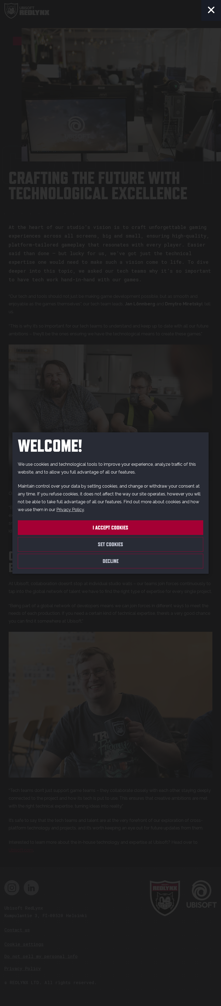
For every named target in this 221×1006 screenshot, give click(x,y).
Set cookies (110, 544)
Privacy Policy (70, 509)
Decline (111, 561)
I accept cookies (110, 527)
